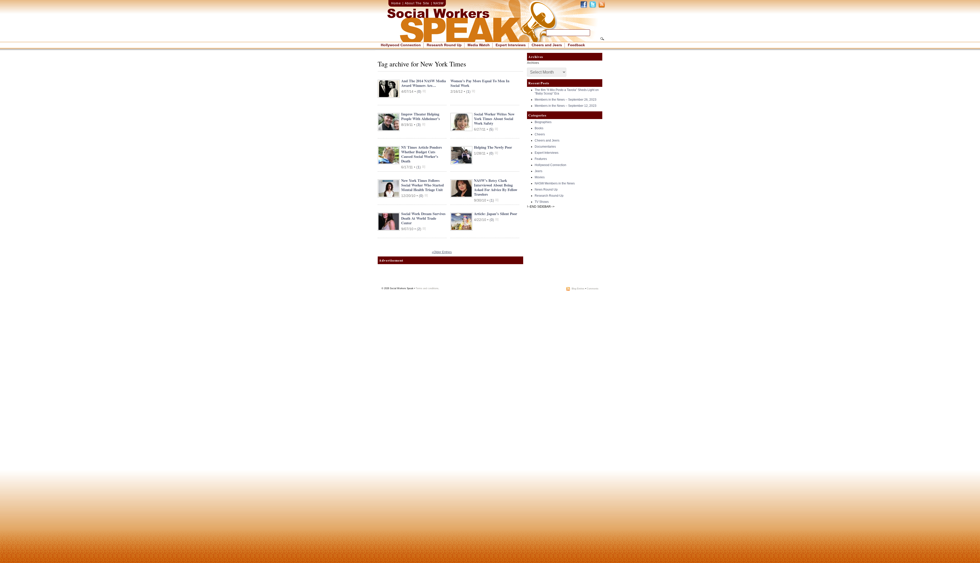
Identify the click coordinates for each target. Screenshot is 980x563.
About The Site (417, 3)
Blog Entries (578, 288)
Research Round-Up (549, 195)
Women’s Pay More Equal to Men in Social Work (479, 83)
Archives (533, 63)
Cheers (540, 134)
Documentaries (545, 146)
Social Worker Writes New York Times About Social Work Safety (494, 118)
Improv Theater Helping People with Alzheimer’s (420, 116)
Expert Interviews (511, 45)
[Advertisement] (450, 277)
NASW (438, 3)
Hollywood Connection (401, 45)
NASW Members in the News (555, 183)
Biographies (543, 122)
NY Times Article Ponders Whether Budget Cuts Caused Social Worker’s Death (421, 154)
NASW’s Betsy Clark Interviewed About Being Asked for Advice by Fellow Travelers (495, 187)
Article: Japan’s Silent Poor (495, 213)
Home (396, 3)
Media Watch (479, 45)
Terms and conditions (427, 288)
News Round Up (546, 189)
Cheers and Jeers (547, 45)
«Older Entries (442, 252)
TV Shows (542, 202)
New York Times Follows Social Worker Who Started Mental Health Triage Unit (422, 185)
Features (541, 159)
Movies (540, 177)
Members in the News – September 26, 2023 (565, 99)
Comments (592, 288)
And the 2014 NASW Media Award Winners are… (423, 83)
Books (539, 128)
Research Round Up (444, 45)
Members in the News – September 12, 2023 (565, 106)
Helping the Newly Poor (493, 147)
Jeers (538, 171)
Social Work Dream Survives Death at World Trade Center (423, 218)
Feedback (576, 45)
